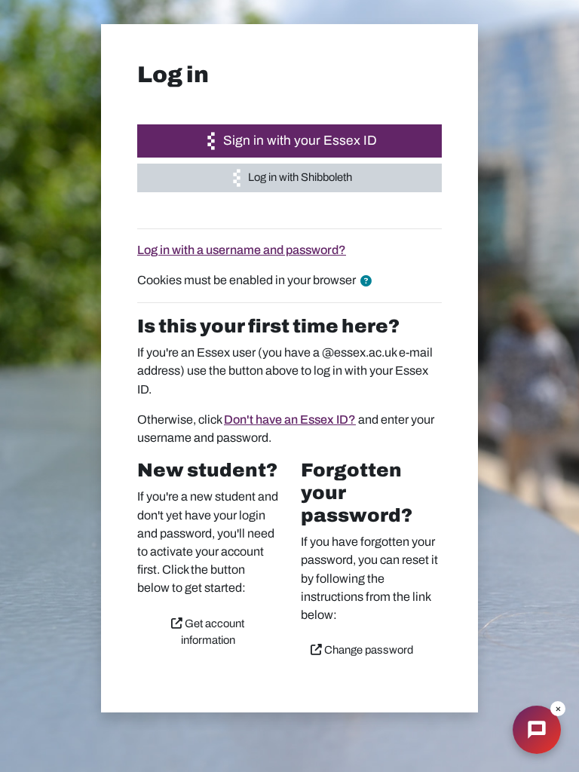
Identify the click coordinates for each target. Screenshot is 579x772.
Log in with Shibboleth (299, 177)
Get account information (213, 631)
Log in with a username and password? (241, 250)
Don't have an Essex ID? (290, 419)
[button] (369, 281)
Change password (367, 650)
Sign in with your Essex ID (298, 140)
